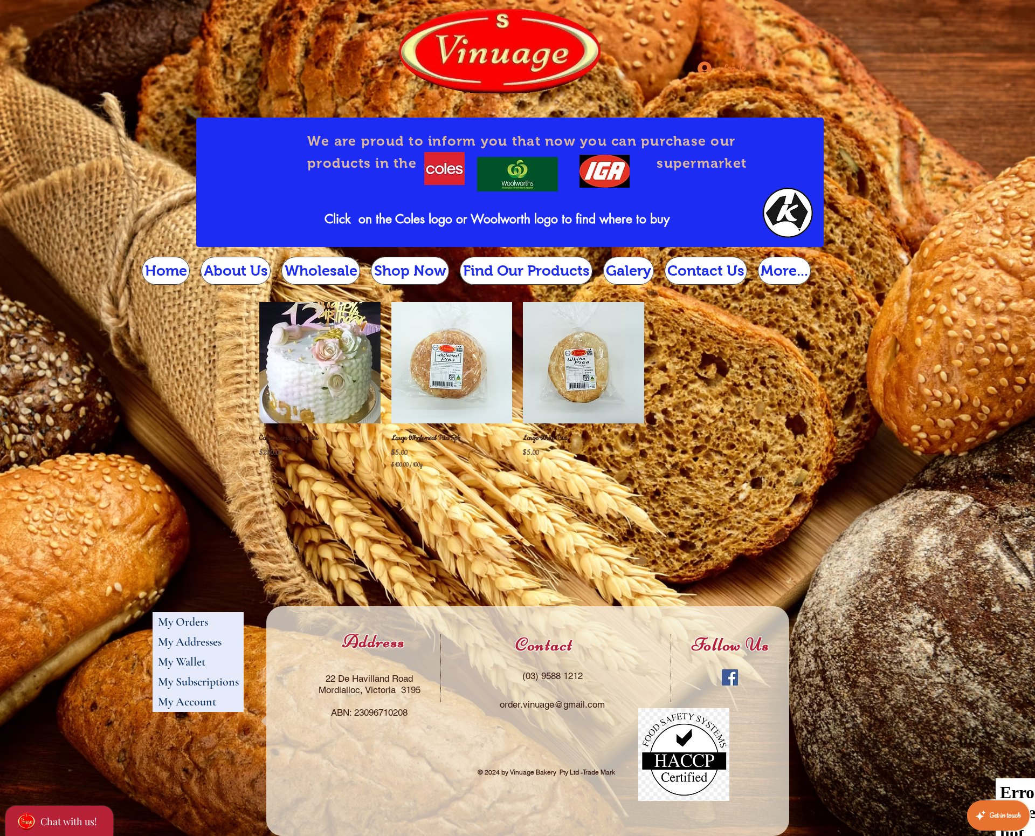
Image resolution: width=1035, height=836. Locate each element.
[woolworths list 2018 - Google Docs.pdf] (517, 175)
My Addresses (190, 642)
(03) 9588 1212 (552, 675)
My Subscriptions (198, 682)
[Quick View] (320, 362)
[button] (765, 59)
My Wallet (181, 662)
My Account (187, 702)
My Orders (183, 622)
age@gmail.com (572, 704)
